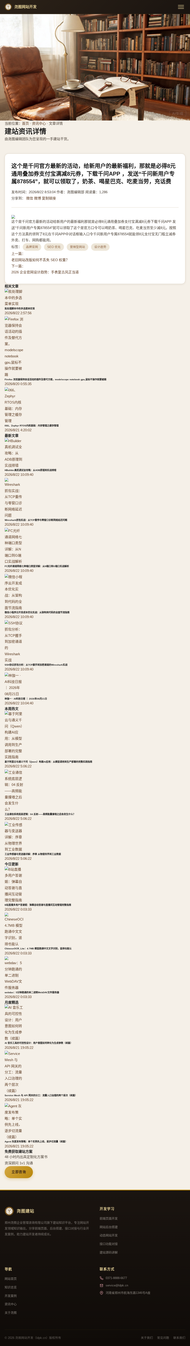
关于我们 (147, 1338)
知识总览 (11, 1287)
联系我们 (179, 1338)
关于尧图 (11, 1312)
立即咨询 (19, 1172)
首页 (25, 123)
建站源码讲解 (109, 1252)
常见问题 (163, 1338)
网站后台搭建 (109, 1227)
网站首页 (11, 1278)
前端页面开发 (109, 1218)
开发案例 (11, 1296)
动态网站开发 (109, 1235)
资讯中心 (39, 123)
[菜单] (181, 7)
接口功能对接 (109, 1244)
